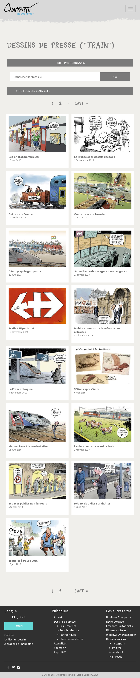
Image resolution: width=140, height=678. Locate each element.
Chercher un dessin (71, 639)
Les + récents (68, 626)
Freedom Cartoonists (119, 626)
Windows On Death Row (121, 634)
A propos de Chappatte (18, 644)
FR (13, 617)
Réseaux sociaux (116, 639)
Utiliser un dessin (15, 639)
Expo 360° (60, 652)
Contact (9, 635)
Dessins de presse (65, 621)
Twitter (116, 648)
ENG (22, 617)
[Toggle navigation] (130, 8)
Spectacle (60, 648)
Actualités (60, 643)
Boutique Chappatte (118, 617)
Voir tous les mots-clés (33, 91)
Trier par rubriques (70, 63)
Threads (117, 656)
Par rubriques (68, 634)
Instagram (118, 643)
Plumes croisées (116, 630)
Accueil (58, 617)
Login (19, 626)
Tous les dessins (69, 630)
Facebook (118, 652)
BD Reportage (115, 621)
